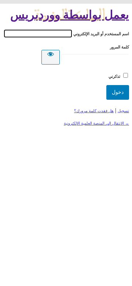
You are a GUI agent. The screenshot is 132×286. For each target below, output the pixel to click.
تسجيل (123, 111)
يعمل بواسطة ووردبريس (69, 14)
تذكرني (114, 76)
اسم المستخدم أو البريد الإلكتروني (101, 34)
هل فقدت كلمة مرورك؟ (94, 111)
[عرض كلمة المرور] (50, 57)
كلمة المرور (119, 47)
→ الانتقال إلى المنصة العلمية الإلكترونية (96, 123)
